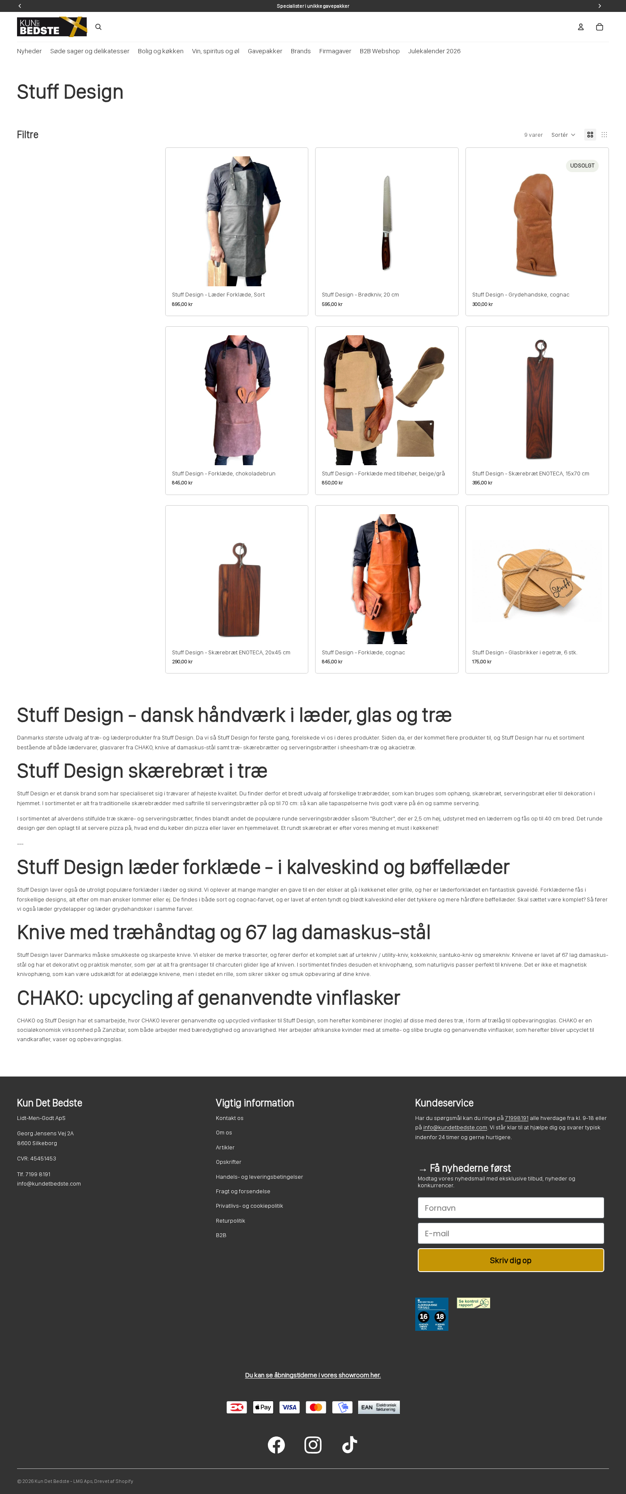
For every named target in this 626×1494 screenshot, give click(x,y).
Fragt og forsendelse (243, 1191)
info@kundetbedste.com (455, 1127)
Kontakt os (230, 1117)
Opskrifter (228, 1161)
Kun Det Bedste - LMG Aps (63, 1481)
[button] (563, 134)
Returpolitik (230, 1220)
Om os (224, 1132)
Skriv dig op (510, 1260)
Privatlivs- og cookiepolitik (249, 1205)
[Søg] (98, 26)
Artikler (225, 1147)
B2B (221, 1235)
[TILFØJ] (288, 273)
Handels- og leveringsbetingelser (259, 1176)
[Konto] (580, 26)
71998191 (516, 1117)
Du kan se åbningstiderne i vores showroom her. (313, 1375)
